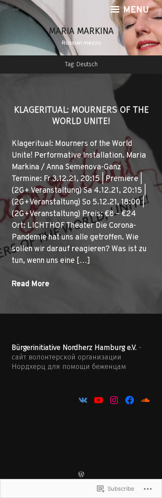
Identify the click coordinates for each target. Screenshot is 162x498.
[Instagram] (114, 400)
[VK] (83, 400)
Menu (135, 10)
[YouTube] (98, 400)
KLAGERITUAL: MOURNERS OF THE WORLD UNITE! (81, 115)
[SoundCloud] (145, 400)
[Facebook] (129, 400)
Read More (30, 284)
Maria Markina (81, 30)
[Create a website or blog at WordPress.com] (81, 475)
